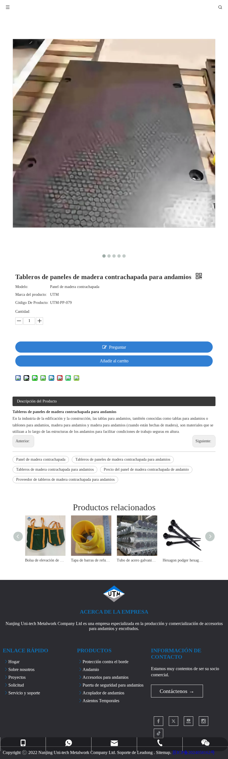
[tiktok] (158, 733)
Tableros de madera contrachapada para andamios (55, 469)
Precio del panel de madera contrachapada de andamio (146, 469)
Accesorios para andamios (105, 677)
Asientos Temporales (101, 700)
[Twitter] (173, 721)
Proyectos (17, 677)
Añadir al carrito (114, 360)
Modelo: (21, 287)
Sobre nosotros (21, 669)
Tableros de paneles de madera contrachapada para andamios (122, 459)
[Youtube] (188, 721)
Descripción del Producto (37, 401)
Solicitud (16, 685)
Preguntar (117, 347)
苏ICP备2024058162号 (193, 752)
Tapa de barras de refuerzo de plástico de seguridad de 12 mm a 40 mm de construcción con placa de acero (91, 560)
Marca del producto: (31, 294)
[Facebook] (158, 721)
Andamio (91, 669)
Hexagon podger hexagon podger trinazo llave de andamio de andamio (183, 560)
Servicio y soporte (24, 692)
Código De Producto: (32, 303)
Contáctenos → (177, 691)
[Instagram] (203, 721)
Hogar (13, 661)
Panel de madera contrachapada (40, 459)
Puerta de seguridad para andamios (113, 685)
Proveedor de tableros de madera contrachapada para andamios (65, 479)
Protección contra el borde (105, 661)
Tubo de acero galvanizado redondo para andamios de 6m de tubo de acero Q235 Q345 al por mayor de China (137, 560)
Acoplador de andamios (103, 692)
